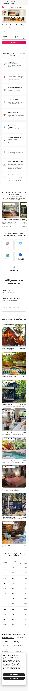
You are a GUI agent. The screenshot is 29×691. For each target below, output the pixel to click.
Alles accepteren (14, 674)
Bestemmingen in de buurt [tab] (8, 637)
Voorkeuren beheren (14, 682)
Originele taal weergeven (8, 3)
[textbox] (8, 38)
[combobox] (14, 33)
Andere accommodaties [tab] (21, 637)
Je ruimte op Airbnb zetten (18, 7)
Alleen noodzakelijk (14, 678)
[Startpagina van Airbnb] (3, 7)
